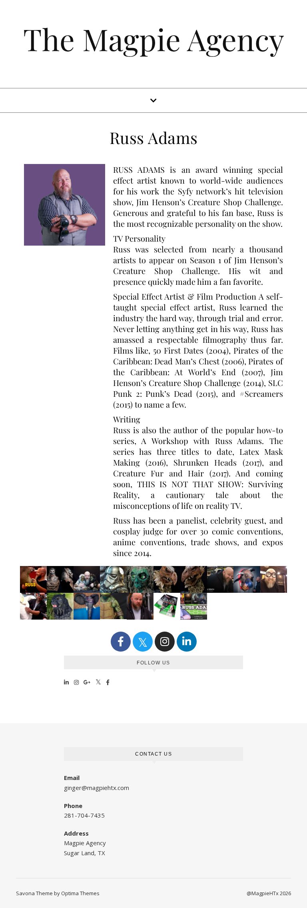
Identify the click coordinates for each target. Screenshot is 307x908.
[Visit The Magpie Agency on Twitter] (99, 682)
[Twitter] (143, 642)
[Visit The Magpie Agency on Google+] (87, 682)
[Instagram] (165, 642)
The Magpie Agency (153, 39)
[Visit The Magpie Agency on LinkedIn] (66, 682)
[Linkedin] (187, 642)
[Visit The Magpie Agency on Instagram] (76, 682)
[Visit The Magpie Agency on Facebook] (108, 682)
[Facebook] (121, 642)
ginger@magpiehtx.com (96, 788)
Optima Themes (80, 893)
